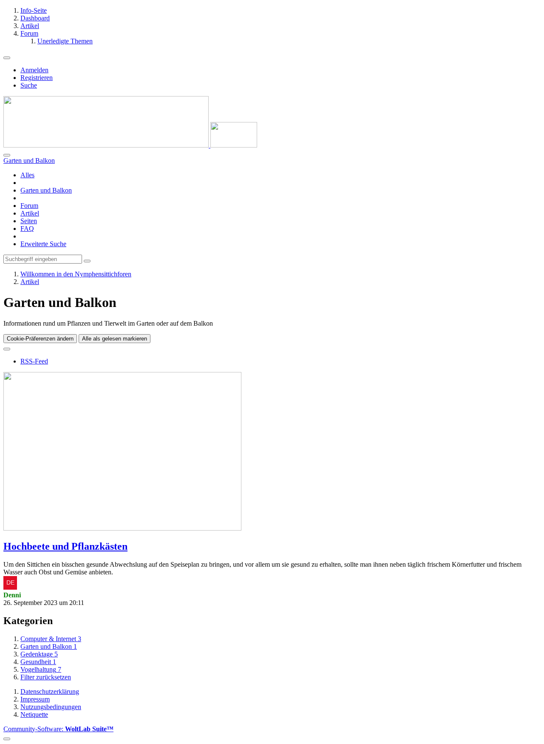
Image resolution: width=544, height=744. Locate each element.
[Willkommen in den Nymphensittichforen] (130, 145)
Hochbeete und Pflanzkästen (65, 546)
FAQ (27, 228)
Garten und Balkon (46, 190)
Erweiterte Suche (43, 243)
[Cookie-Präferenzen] (6, 739)
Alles (27, 175)
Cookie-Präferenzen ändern (40, 338)
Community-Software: (58, 729)
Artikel (29, 213)
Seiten (28, 220)
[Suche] (6, 155)
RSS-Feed (34, 361)
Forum (29, 205)
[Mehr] (6, 349)
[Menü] (6, 58)
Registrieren (36, 77)
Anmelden (34, 70)
